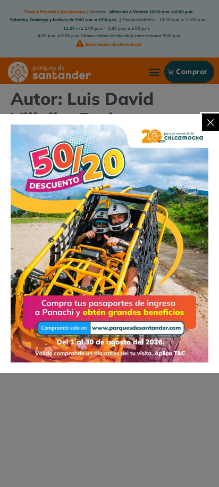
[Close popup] (210, 122)
